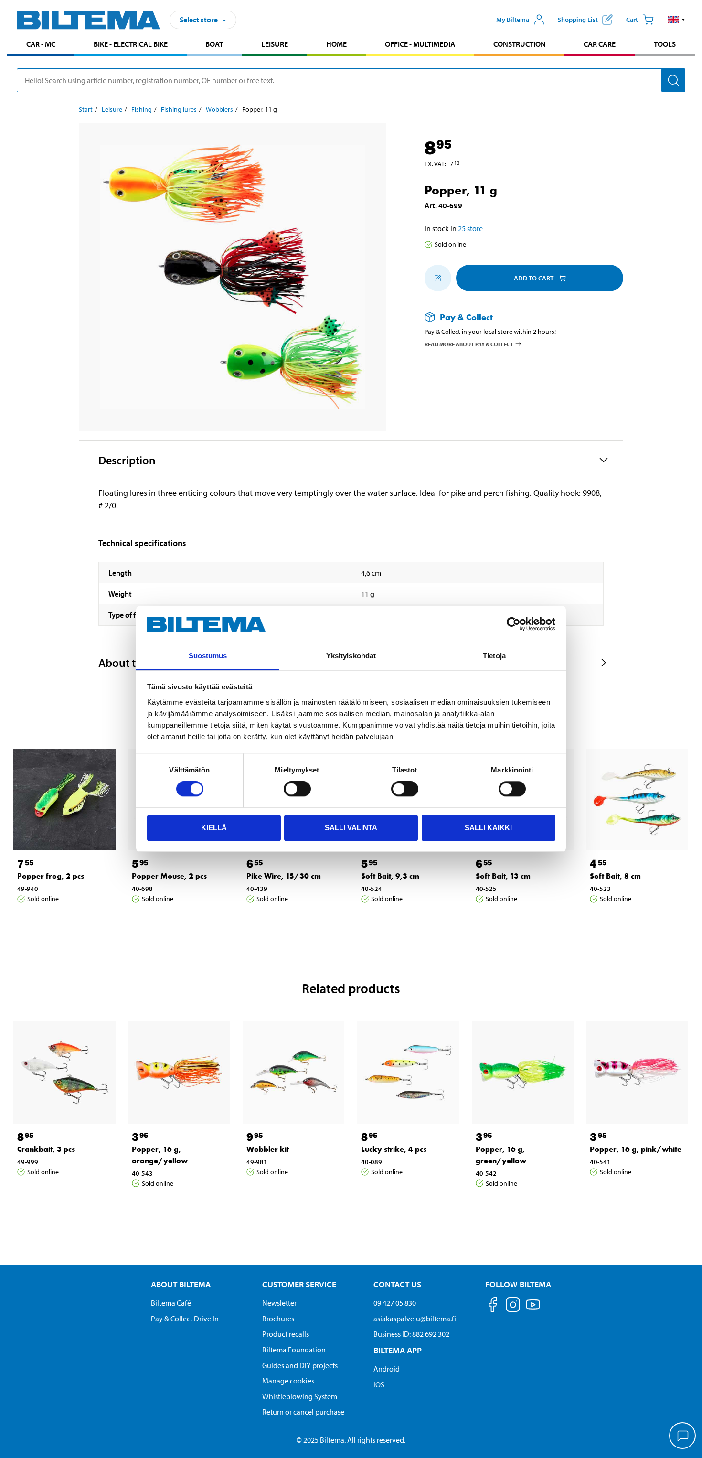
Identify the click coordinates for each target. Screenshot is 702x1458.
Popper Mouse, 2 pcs (169, 876)
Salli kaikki (488, 828)
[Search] (673, 80)
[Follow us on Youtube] (533, 1309)
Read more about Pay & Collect (469, 343)
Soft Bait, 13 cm (503, 876)
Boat (214, 44)
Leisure (274, 44)
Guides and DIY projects (300, 1365)
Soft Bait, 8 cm (615, 876)
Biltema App (397, 1350)
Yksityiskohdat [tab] (351, 656)
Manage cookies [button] (288, 1380)
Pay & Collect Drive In (185, 1318)
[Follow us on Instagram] (513, 1306)
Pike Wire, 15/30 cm (283, 876)
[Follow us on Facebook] (492, 1306)
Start (86, 109)
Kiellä (214, 828)
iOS (378, 1384)
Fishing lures (179, 109)
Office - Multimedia (420, 44)
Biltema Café (171, 1303)
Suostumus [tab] (208, 656)
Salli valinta (351, 828)
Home (336, 44)
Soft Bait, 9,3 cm (390, 876)
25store (470, 228)
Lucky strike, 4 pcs (393, 1149)
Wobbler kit (267, 1149)
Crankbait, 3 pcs (46, 1149)
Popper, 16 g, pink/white (635, 1149)
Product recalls (285, 1334)
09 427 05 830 (394, 1303)
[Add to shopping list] (438, 278)
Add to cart (533, 278)
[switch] (297, 788)
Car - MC (40, 44)
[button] (676, 19)
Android (386, 1368)
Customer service (299, 1284)
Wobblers (219, 109)
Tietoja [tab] (494, 656)
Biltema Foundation (294, 1349)
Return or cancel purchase (303, 1411)
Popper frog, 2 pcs (50, 876)
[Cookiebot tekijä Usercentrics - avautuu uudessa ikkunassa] (513, 624)
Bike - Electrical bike (131, 44)
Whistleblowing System (299, 1396)
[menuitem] (40, 45)
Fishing (141, 109)
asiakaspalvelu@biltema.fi (414, 1318)
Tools (665, 44)
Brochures (278, 1318)
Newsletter (279, 1303)
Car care (600, 44)
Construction (519, 44)
